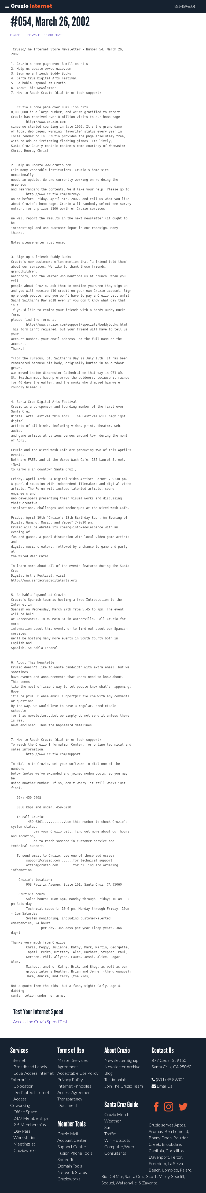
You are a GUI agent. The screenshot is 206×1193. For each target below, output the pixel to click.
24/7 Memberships (31, 1118)
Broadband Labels (30, 1066)
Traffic (110, 1133)
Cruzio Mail (67, 1133)
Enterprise (20, 1079)
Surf (108, 1127)
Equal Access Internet (33, 1073)
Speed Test (67, 1159)
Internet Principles (74, 1085)
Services (19, 1050)
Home (15, 35)
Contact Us (163, 1050)
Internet (17, 1060)
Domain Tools (69, 1165)
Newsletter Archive (44, 35)
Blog (108, 1073)
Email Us (164, 1085)
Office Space (25, 1111)
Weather (112, 1120)
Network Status (72, 1172)
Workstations (25, 1137)
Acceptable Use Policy (77, 1073)
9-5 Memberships (29, 1124)
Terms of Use (70, 1050)
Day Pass (22, 1130)
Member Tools (71, 1124)
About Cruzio (117, 1050)
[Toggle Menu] (7, 6)
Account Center (72, 1140)
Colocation (23, 1085)
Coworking (20, 1105)
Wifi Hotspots (117, 1140)
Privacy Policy (70, 1079)
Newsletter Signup (121, 1060)
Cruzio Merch (116, 1114)
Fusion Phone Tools (74, 1152)
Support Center (71, 1146)
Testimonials (115, 1079)
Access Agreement (74, 1092)
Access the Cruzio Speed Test (40, 1021)
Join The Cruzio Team (123, 1085)
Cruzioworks (68, 1178)
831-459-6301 (184, 6)
